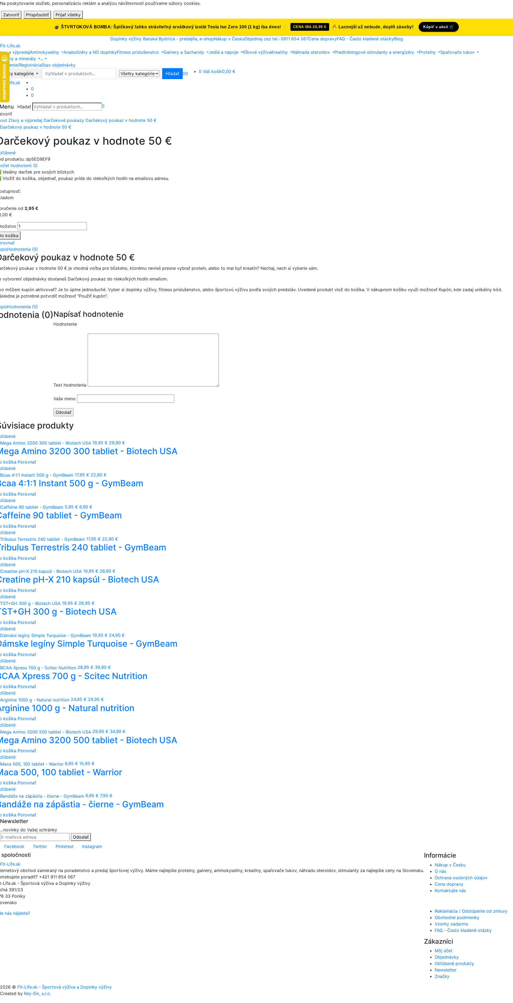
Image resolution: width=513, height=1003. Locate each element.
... (42, 58)
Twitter (40, 846)
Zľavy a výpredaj (25, 120)
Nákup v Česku (229, 38)
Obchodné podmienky (457, 917)
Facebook (14, 846)
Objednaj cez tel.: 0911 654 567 (276, 38)
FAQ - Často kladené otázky (365, 38)
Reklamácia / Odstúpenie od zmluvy (471, 911)
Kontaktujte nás (450, 890)
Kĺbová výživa (257, 52)
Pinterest (64, 846)
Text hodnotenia (69, 385)
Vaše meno (64, 398)
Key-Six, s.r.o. (37, 993)
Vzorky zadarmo (451, 924)
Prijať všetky (68, 14)
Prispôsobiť (37, 14)
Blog (398, 38)
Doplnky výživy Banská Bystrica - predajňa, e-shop (162, 38)
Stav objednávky (59, 65)
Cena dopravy (322, 38)
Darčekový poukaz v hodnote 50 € (121, 120)
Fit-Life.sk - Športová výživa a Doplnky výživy (64, 987)
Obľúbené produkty (454, 963)
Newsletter (446, 970)
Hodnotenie (65, 324)
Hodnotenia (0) (22, 249)
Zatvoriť (11, 14)
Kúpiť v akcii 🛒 (438, 27)
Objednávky (447, 957)
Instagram (92, 846)
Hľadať (24, 106)
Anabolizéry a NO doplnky (90, 52)
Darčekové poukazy (64, 120)
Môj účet (443, 950)
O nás (440, 871)
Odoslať (81, 837)
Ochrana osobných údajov (461, 877)
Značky (442, 976)
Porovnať (27, 462)
